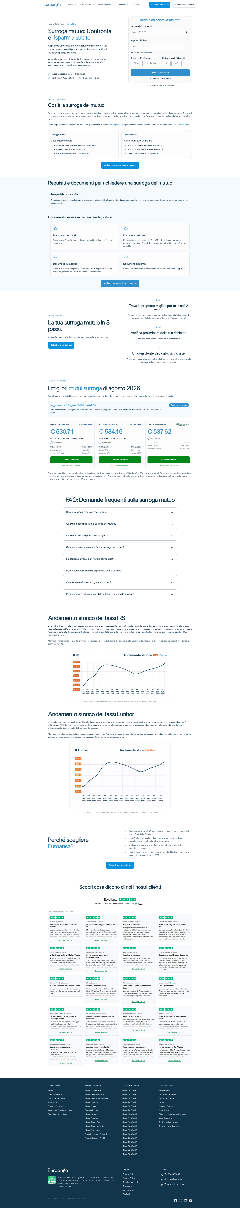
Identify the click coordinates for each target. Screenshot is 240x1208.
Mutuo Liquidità (91, 1103)
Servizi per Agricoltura (57, 1114)
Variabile (151, 63)
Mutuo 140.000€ (130, 1126)
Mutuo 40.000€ (129, 1091)
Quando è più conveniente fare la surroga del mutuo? (95, 547)
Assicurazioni (53, 1103)
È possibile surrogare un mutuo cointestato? (90, 559)
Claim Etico (164, 1111)
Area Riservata (165, 1118)
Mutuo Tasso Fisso (93, 1122)
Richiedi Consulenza (160, 5)
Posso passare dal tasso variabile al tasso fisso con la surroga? (100, 594)
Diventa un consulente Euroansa (172, 1114)
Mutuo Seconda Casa (94, 1095)
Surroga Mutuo (91, 1111)
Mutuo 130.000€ (130, 1122)
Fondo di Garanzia (56, 1107)
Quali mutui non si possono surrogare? (87, 535)
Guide (136, 5)
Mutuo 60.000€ (129, 1099)
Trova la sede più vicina (174, 1184)
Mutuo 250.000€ (130, 1142)
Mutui (70, 5)
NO (176, 63)
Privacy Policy (129, 1174)
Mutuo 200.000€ (130, 1138)
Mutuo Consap (91, 1118)
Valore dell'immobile (141, 26)
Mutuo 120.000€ (130, 1118)
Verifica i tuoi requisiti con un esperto (120, 165)
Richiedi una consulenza (61, 345)
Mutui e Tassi (164, 1091)
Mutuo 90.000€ (129, 1111)
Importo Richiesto (140, 40)
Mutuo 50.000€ (129, 1095)
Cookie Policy (129, 1178)
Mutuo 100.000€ (130, 1114)
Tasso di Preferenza (141, 58)
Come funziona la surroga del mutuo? (86, 512)
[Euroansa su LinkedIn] (185, 1200)
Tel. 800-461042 (172, 1174)
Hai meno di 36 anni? (173, 58)
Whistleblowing (129, 1190)
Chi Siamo (122, 5)
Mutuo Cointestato (93, 1130)
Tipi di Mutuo (59, 24)
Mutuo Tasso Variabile (94, 1126)
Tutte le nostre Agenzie (169, 1126)
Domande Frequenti (167, 1099)
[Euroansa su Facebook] (175, 1200)
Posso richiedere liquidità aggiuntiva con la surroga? (94, 571)
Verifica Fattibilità (71, 460)
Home (50, 24)
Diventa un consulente (184, 5)
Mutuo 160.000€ (130, 1134)
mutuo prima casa (117, 125)
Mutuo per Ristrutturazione (96, 1099)
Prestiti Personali (55, 1095)
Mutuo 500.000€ (130, 1154)
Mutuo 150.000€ (130, 1130)
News (161, 1103)
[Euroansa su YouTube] (190, 1200)
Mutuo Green (90, 1107)
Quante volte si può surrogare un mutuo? (88, 582)
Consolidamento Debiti (95, 1138)
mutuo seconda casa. (179, 125)
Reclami (126, 1194)
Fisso (137, 63)
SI (166, 63)
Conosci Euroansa (166, 1107)
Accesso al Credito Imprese (60, 1111)
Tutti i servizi (85, 5)
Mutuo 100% (90, 1114)
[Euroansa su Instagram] (180, 1200)
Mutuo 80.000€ (129, 1107)
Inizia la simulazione (160, 73)
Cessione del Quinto (57, 1099)
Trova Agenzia (104, 5)
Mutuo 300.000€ (130, 1146)
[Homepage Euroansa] (52, 5)
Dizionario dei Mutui (167, 1095)
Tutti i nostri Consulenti (168, 1122)
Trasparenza (128, 1186)
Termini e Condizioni (131, 1182)
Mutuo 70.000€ (129, 1103)
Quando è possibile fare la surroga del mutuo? (91, 524)
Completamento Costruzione (97, 1134)
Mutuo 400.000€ (130, 1150)
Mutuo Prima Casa (93, 1091)
